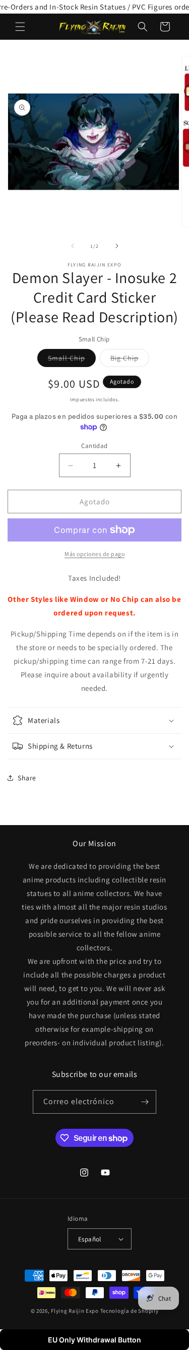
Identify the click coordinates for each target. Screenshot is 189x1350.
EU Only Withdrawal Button (94, 1339)
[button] (20, 27)
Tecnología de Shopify (129, 1310)
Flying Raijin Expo (75, 1310)
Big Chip (129, 360)
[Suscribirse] (145, 1102)
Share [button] (27, 777)
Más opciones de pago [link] (94, 554)
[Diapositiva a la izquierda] (72, 246)
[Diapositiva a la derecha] (117, 246)
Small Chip (72, 360)
